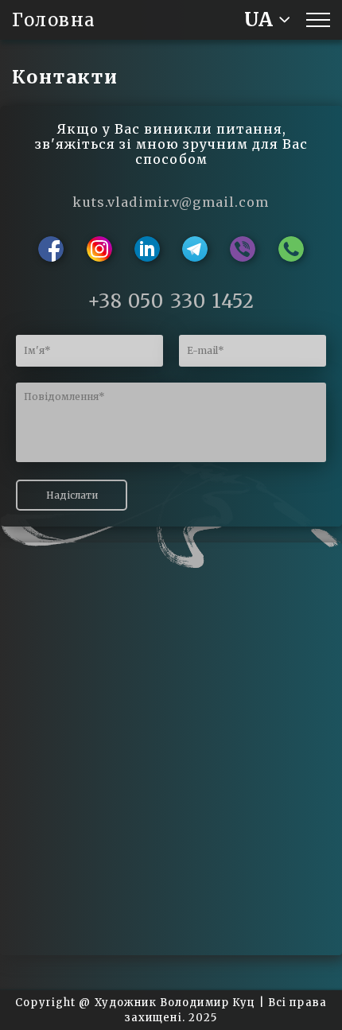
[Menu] (318, 20)
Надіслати (72, 495)
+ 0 (171, 301)
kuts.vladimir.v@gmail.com (170, 202)
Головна (54, 20)
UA (258, 19)
